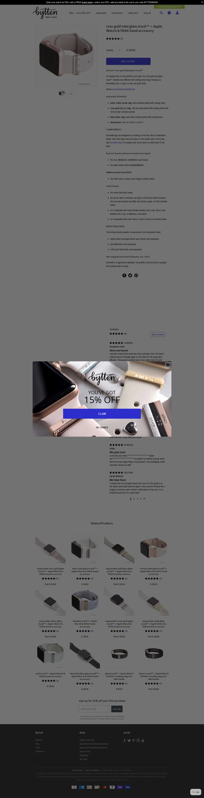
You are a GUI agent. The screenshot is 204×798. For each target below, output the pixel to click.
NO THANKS (102, 427)
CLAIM (102, 414)
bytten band (87, 2)
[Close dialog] (167, 364)
